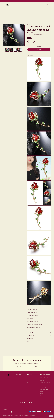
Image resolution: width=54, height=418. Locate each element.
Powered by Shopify (10, 415)
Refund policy (16, 415)
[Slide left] (4, 50)
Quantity (28, 40)
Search (16, 377)
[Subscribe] (35, 366)
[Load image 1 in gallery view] (7, 50)
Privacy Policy (29, 377)
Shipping (33, 34)
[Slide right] (23, 50)
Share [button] (29, 341)
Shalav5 (6, 415)
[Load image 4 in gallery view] (20, 50)
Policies (16, 382)
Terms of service (26, 415)
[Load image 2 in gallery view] (11, 50)
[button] (2, 4)
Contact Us (17, 380)
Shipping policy (32, 415)
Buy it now (39, 49)
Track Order (42, 398)
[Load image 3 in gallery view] (16, 50)
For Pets (41, 391)
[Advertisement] (27, 14)
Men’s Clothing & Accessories (45, 377)
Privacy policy (21, 415)
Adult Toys (41, 393)
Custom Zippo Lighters (44, 389)
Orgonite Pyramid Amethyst (45, 382)
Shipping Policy (30, 380)
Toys (40, 395)
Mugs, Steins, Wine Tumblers (45, 387)
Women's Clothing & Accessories (43, 380)
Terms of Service (30, 382)
